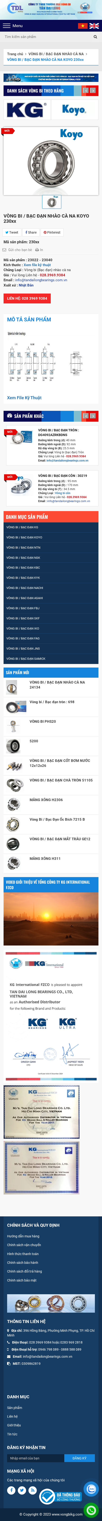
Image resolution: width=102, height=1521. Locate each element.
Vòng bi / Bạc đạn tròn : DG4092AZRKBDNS (58, 432)
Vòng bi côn (62, 493)
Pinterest (53, 232)
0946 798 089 (48, 1349)
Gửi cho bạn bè (20, 250)
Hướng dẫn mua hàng (23, 1236)
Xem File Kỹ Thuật (24, 397)
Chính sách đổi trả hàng (24, 1271)
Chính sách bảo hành (22, 1263)
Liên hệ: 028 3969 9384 (27, 298)
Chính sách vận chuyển (24, 1245)
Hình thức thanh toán (23, 1254)
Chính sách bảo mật (22, 1280)
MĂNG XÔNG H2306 (46, 800)
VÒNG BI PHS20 (43, 721)
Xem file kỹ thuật (37, 265)
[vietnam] (83, 26)
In (41, 250)
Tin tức (12, 1434)
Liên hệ (12, 1416)
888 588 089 (72, 1349)
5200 (34, 741)
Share (32, 232)
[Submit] (95, 37)
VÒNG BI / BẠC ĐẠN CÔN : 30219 (62, 476)
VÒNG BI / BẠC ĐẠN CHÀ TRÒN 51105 (61, 780)
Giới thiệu (14, 1425)
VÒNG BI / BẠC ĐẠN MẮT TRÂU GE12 (60, 839)
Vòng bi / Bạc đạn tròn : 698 (52, 702)
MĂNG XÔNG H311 (45, 859)
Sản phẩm (14, 1408)
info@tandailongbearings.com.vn (67, 460)
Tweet (13, 232)
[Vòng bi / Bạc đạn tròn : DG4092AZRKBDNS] (21, 437)
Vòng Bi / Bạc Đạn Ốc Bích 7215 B (57, 819)
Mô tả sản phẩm (29, 320)
